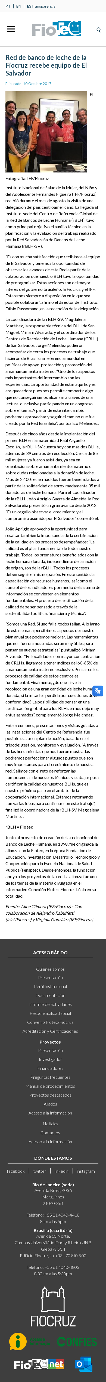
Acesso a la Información (50, 1112)
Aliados (50, 1103)
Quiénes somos (50, 969)
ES (29, 6)
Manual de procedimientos (50, 1085)
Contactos (50, 1132)
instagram (86, 1171)
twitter (39, 1171)
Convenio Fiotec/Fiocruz (50, 1022)
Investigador (50, 1059)
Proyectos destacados (50, 1094)
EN (18, 6)
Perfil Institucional (50, 986)
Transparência (43, 6)
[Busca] (98, 28)
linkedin (61, 1171)
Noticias (50, 1123)
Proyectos (50, 1041)
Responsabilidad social (50, 1013)
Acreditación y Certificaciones (50, 1031)
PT (8, 6)
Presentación (50, 977)
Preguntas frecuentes (50, 1077)
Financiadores (50, 1068)
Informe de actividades (50, 1004)
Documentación (50, 995)
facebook (16, 1171)
